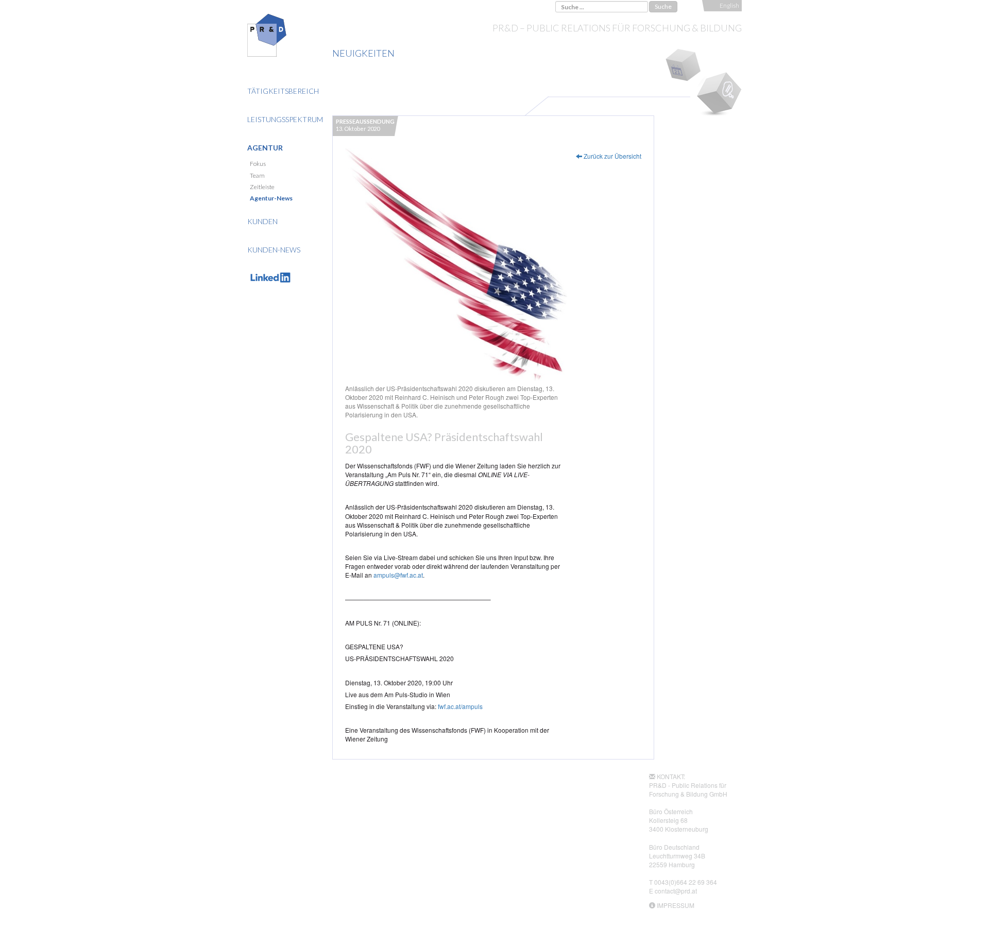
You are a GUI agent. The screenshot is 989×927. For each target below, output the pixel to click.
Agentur (265, 147)
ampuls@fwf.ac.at (398, 574)
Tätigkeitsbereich (283, 91)
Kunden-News (273, 249)
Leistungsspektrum (285, 119)
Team (257, 175)
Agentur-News (271, 198)
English (729, 5)
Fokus (258, 163)
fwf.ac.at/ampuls (460, 706)
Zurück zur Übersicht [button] (611, 155)
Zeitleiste (262, 187)
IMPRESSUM (675, 905)
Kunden (262, 221)
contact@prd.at (676, 890)
